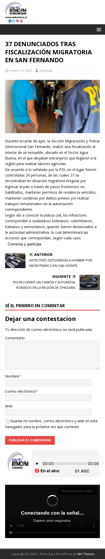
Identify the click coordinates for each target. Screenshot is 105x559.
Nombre (12, 376)
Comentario (15, 338)
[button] (98, 29)
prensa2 (46, 70)
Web (8, 406)
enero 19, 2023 (21, 70)
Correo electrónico (20, 391)
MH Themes (86, 554)
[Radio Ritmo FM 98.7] (52, 21)
